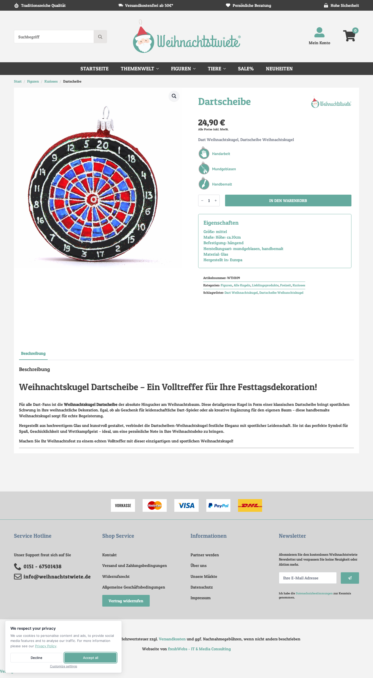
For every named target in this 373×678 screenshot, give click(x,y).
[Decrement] (202, 200)
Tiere (214, 69)
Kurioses (51, 81)
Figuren (181, 69)
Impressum (201, 597)
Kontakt (109, 554)
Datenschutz (202, 587)
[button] (174, 96)
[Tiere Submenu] (226, 68)
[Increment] (215, 200)
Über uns (199, 565)
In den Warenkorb (288, 200)
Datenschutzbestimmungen (314, 593)
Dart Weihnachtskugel (241, 293)
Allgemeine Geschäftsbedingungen (133, 587)
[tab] (33, 353)
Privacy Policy (45, 646)
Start (18, 81)
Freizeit (285, 285)
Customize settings (63, 666)
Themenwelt (137, 69)
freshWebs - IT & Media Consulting (199, 648)
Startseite (94, 69)
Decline (36, 658)
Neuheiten (279, 69)
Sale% (246, 69)
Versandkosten (172, 638)
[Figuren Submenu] (196, 68)
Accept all (90, 658)
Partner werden (205, 554)
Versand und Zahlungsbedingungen (134, 565)
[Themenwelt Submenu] (159, 68)
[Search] (100, 36)
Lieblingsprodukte (265, 285)
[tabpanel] (186, 407)
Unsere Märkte (204, 576)
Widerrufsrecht (116, 576)
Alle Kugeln (242, 285)
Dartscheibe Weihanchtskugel (281, 293)
